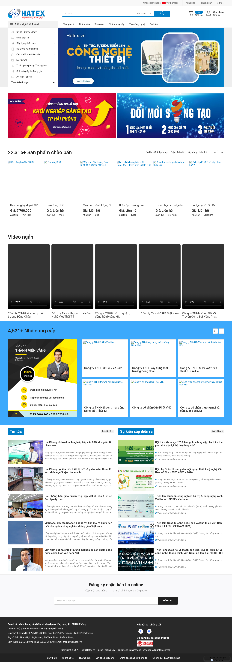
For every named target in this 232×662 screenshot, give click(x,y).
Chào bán (84, 24)
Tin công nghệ (137, 24)
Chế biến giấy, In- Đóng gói (29, 71)
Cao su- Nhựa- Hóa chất (28, 54)
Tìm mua (99, 24)
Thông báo (189, 3)
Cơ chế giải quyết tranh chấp (166, 658)
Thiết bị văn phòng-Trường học (31, 65)
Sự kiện (154, 24)
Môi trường (21, 60)
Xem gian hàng (104, 368)
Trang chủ (68, 24)
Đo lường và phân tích (27, 48)
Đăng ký (168, 600)
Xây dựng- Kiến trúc (26, 43)
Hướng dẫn (206, 3)
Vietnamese (172, 3)
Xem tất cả (106, 431)
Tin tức (16, 431)
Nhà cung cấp (117, 24)
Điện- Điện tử (22, 37)
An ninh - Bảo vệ (24, 76)
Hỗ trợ (219, 3)
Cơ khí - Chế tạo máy (26, 32)
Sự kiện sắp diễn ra (136, 431)
